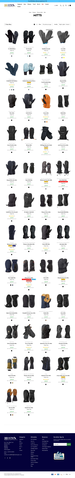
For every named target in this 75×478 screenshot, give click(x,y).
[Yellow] (64, 57)
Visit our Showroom (34, 445)
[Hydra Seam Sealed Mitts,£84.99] (12, 301)
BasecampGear (45, 450)
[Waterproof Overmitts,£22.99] (12, 232)
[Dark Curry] (12, 415)
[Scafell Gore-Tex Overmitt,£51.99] (12, 200)
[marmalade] (47, 122)
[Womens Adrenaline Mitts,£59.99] (29, 232)
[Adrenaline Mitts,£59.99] (63, 232)
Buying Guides (45, 448)
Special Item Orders (34, 458)
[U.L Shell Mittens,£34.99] (12, 37)
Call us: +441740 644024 (9, 451)
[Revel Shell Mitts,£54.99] (63, 168)
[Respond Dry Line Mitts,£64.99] (12, 168)
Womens (21, 443)
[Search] (66, 5)
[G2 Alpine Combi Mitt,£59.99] (29, 200)
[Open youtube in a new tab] (10, 458)
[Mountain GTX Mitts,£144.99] (63, 331)
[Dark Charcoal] (11, 56)
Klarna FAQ (33, 450)
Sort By (55, 24)
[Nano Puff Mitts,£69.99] (29, 168)
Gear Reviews (44, 443)
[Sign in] (63, 5)
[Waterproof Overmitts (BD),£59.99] (46, 168)
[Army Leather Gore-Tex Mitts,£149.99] (63, 363)
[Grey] (46, 57)
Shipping (32, 452)
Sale (20, 448)
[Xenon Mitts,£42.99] (46, 101)
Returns (32, 454)
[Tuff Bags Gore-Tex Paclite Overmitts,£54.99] (46, 133)
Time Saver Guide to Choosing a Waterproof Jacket (37, 1)
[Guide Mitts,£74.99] (46, 301)
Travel (20, 445)
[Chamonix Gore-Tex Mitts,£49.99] (63, 266)
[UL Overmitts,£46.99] (29, 37)
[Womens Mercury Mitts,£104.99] (29, 363)
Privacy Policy (33, 460)
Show (40, 24)
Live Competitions (34, 446)
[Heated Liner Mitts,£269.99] (29, 395)
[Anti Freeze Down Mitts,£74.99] (63, 133)
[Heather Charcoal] (11, 90)
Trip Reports (44, 445)
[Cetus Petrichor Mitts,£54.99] (12, 133)
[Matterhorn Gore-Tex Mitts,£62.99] (46, 331)
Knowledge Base (45, 441)
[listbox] (64, 24)
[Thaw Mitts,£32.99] (12, 101)
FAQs (43, 439)
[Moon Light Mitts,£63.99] (12, 266)
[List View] (37, 24)
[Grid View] (34, 24)
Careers (32, 464)
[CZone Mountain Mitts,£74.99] (12, 331)
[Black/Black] (29, 219)
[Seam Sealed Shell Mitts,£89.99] (63, 200)
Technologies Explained (46, 446)
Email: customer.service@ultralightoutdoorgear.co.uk (13, 454)
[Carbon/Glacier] (29, 89)
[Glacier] (28, 56)
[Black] (29, 56)
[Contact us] (61, 5)
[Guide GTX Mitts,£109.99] (12, 363)
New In (20, 446)
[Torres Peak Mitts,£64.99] (29, 331)
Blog (31, 466)
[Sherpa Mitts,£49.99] (29, 133)
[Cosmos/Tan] (46, 320)
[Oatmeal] (9, 90)
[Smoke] (46, 189)
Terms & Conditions (34, 462)
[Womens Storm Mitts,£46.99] (46, 200)
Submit (68, 444)
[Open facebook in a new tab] (5, 458)
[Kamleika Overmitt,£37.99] (46, 37)
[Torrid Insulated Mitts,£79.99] (46, 69)
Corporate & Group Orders (34, 456)
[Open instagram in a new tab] (7, 458)
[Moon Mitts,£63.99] (63, 301)
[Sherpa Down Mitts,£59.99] (29, 266)
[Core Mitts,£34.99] (63, 37)
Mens (20, 441)
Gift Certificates (34, 439)
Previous (15, 1)
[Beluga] (46, 384)
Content (20, 450)
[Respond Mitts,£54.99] (63, 69)
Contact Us (33, 443)
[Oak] (12, 383)
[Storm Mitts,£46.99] (46, 266)
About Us (32, 441)
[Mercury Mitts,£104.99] (12, 395)
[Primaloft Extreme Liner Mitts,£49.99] (29, 301)
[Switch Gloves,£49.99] (29, 101)
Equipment (21, 439)
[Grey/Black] (29, 352)
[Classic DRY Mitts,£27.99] (46, 232)
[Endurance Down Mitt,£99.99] (46, 363)
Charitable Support (34, 448)
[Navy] (13, 90)
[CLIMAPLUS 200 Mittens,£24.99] (12, 69)
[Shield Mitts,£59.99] (63, 101)
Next (59, 1)
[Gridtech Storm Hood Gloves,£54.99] (29, 69)
